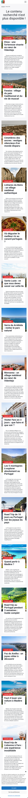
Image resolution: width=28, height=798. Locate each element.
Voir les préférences (14, 792)
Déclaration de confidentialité (14, 795)
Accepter (14, 788)
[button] (26, 771)
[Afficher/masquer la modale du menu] (25, 2)
